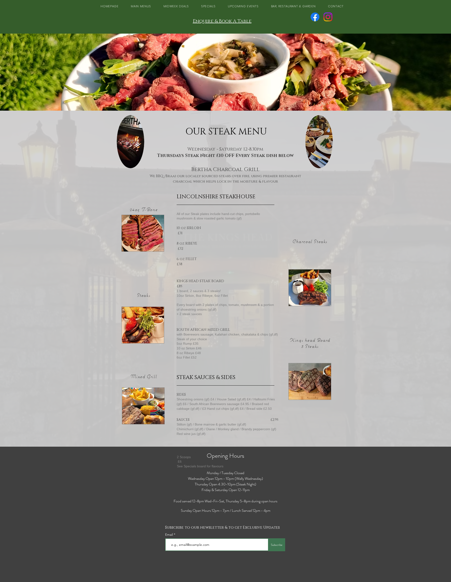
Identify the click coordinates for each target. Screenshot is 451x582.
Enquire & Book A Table (222, 21)
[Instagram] (328, 17)
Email (169, 534)
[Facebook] (315, 17)
